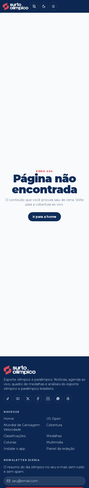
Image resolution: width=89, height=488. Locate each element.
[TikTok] (8, 399)
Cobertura (54, 425)
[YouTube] (18, 399)
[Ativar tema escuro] (44, 6)
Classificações (15, 436)
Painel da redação (60, 449)
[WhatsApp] (58, 399)
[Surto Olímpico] (15, 6)
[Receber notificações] (34, 6)
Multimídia (54, 442)
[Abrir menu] (53, 6)
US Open (53, 419)
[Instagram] (48, 399)
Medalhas (54, 436)
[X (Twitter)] (28, 399)
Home (9, 419)
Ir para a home (44, 217)
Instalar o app (14, 449)
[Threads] (68, 399)
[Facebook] (38, 399)
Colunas (10, 442)
